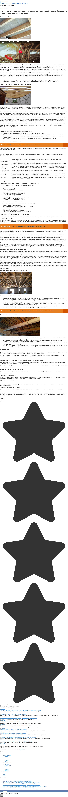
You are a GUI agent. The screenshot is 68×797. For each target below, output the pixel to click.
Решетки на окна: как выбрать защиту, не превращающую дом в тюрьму (17, 781)
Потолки (6, 759)
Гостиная (6, 756)
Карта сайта (5, 791)
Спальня (6, 760)
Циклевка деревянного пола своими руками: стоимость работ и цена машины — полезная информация (21, 745)
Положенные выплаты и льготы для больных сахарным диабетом (13, 714)
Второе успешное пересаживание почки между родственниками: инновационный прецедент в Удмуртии (24, 788)
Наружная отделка (6, 771)
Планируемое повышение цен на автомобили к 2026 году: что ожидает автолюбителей (20, 783)
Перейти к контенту (4, 1)
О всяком (4, 774)
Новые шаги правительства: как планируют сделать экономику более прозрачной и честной (21, 782)
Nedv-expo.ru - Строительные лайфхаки (14, 3)
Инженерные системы (7, 762)
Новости (4, 773)
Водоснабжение (8, 765)
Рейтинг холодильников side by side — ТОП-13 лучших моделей (13, 721)
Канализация (7, 766)
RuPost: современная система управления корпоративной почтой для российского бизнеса (21, 780)
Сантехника (7, 769)
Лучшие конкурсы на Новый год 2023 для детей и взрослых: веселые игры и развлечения (18, 718)
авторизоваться (22, 749)
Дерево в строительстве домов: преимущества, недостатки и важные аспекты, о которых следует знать (21, 710)
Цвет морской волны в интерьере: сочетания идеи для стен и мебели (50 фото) (16, 741)
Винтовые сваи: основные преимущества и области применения (13, 733)
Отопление (7, 768)
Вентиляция (7, 764)
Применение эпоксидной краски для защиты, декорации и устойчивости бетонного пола (18, 737)
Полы (6, 757)
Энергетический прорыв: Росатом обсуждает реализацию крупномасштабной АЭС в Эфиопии (21, 785)
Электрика (7, 770)
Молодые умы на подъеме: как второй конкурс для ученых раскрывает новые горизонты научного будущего (24, 786)
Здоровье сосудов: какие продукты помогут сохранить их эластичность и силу (18, 787)
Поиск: (1, 751)
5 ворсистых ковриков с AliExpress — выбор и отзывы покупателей (13, 729)
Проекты (4, 775)
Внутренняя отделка (7, 755)
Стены (6, 761)
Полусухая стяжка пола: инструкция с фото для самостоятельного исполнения (15, 725)
